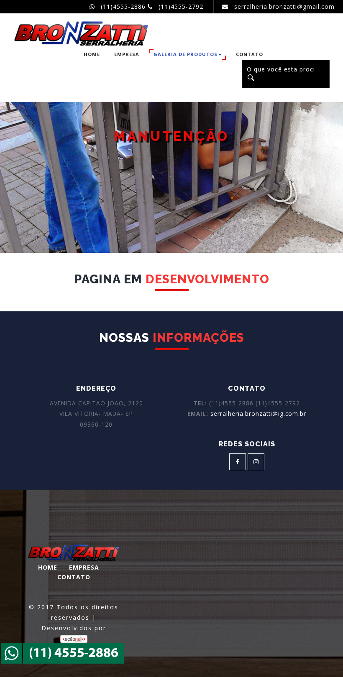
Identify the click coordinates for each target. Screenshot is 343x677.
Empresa (126, 54)
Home (92, 54)
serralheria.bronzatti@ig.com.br (257, 413)
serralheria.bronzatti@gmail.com (284, 6)
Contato (249, 54)
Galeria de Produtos (186, 54)
